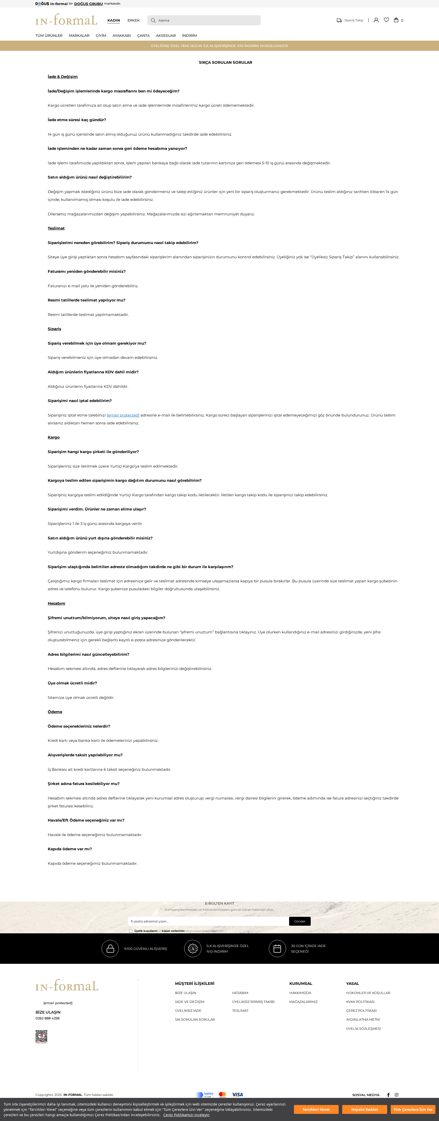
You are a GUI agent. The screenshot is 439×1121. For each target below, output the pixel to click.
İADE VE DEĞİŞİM (189, 1002)
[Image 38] (67, 985)
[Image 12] (41, 1037)
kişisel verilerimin (173, 931)
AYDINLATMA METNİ (363, 1019)
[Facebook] (391, 1095)
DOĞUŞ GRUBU (88, 4)
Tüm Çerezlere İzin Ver (413, 1109)
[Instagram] (399, 1095)
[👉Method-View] (219, 1095)
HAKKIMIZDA (300, 993)
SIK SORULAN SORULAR (195, 1019)
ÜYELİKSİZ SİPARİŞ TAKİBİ (253, 1002)
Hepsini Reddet (364, 1109)
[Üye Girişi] (376, 20)
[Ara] (151, 20)
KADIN (113, 20)
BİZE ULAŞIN (185, 993)
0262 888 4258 (47, 1018)
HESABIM (240, 993)
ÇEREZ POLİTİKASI (361, 1010)
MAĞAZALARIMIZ (303, 1002)
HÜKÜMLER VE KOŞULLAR (368, 993)
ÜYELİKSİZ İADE (188, 1010)
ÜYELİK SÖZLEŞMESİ (363, 1029)
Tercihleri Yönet (316, 1109)
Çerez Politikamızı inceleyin (186, 1114)
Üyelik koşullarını (146, 931)
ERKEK (134, 20)
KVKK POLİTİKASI (360, 1002)
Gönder (300, 921)
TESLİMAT (240, 1010)
